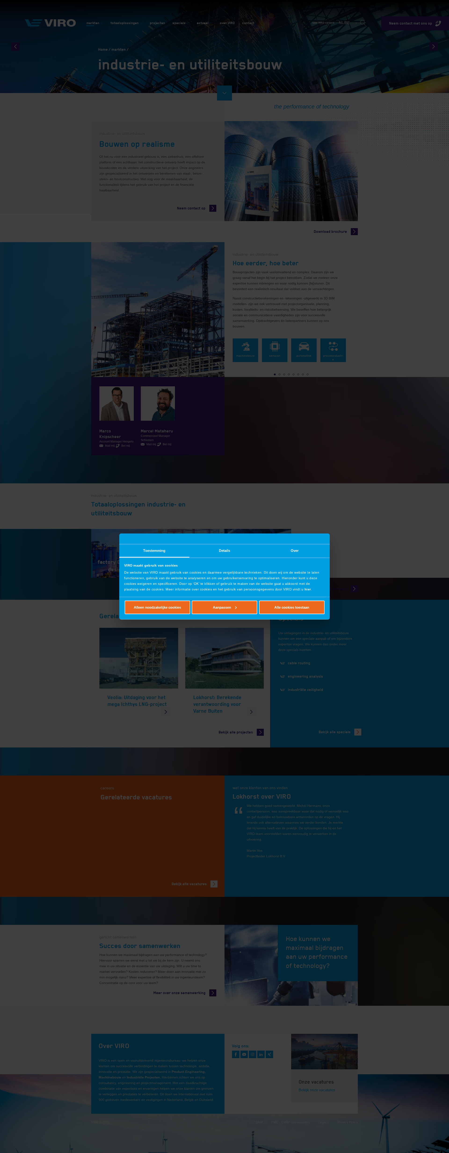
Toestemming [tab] (154, 550)
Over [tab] (295, 550)
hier (307, 589)
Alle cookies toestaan (291, 607)
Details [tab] (224, 550)
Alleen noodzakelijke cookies (157, 607)
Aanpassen (222, 607)
